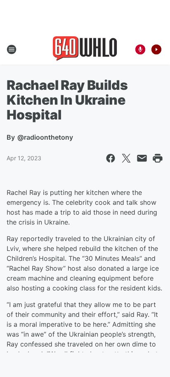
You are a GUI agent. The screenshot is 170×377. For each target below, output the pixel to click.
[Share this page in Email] (142, 158)
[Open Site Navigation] (12, 49)
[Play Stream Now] (156, 49)
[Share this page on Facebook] (110, 158)
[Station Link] (85, 49)
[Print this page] (157, 158)
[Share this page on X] (126, 158)
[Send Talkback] (140, 49)
